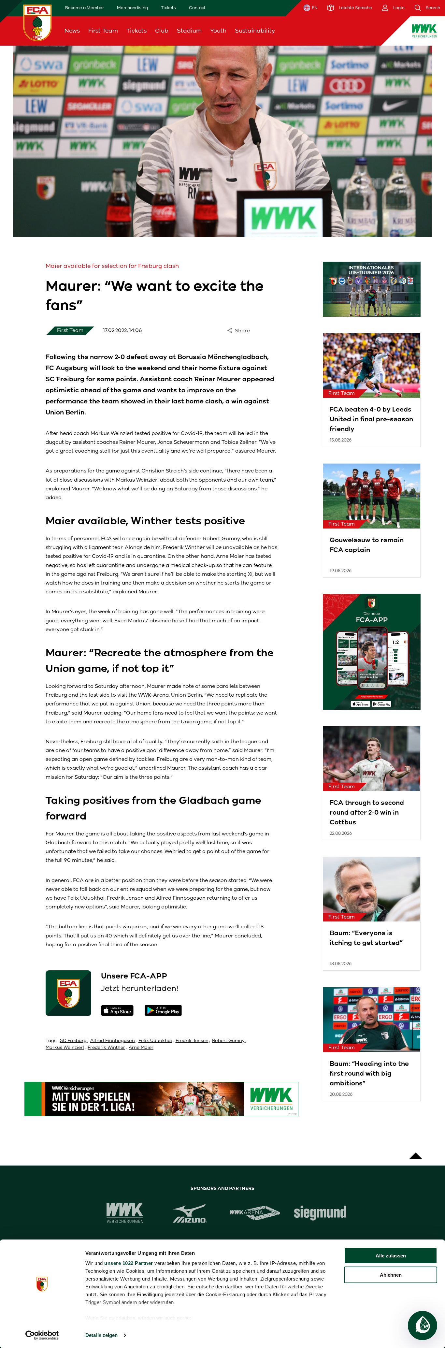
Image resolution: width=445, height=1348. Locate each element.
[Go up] (415, 1152)
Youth (218, 30)
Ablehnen (391, 1275)
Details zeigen (101, 1335)
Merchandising (132, 7)
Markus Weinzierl (65, 1047)
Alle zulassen (391, 1255)
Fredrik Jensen (192, 1040)
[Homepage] (37, 22)
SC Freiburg (73, 1040)
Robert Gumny (228, 1040)
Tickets (168, 7)
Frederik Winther (106, 1047)
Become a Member (84, 7)
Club (161, 30)
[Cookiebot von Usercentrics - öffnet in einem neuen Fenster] (42, 1335)
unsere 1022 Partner (128, 1263)
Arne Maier (141, 1047)
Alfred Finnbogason (112, 1040)
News (72, 30)
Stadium (189, 30)
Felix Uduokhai (155, 1040)
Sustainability (255, 30)
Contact (197, 7)
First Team (103, 30)
